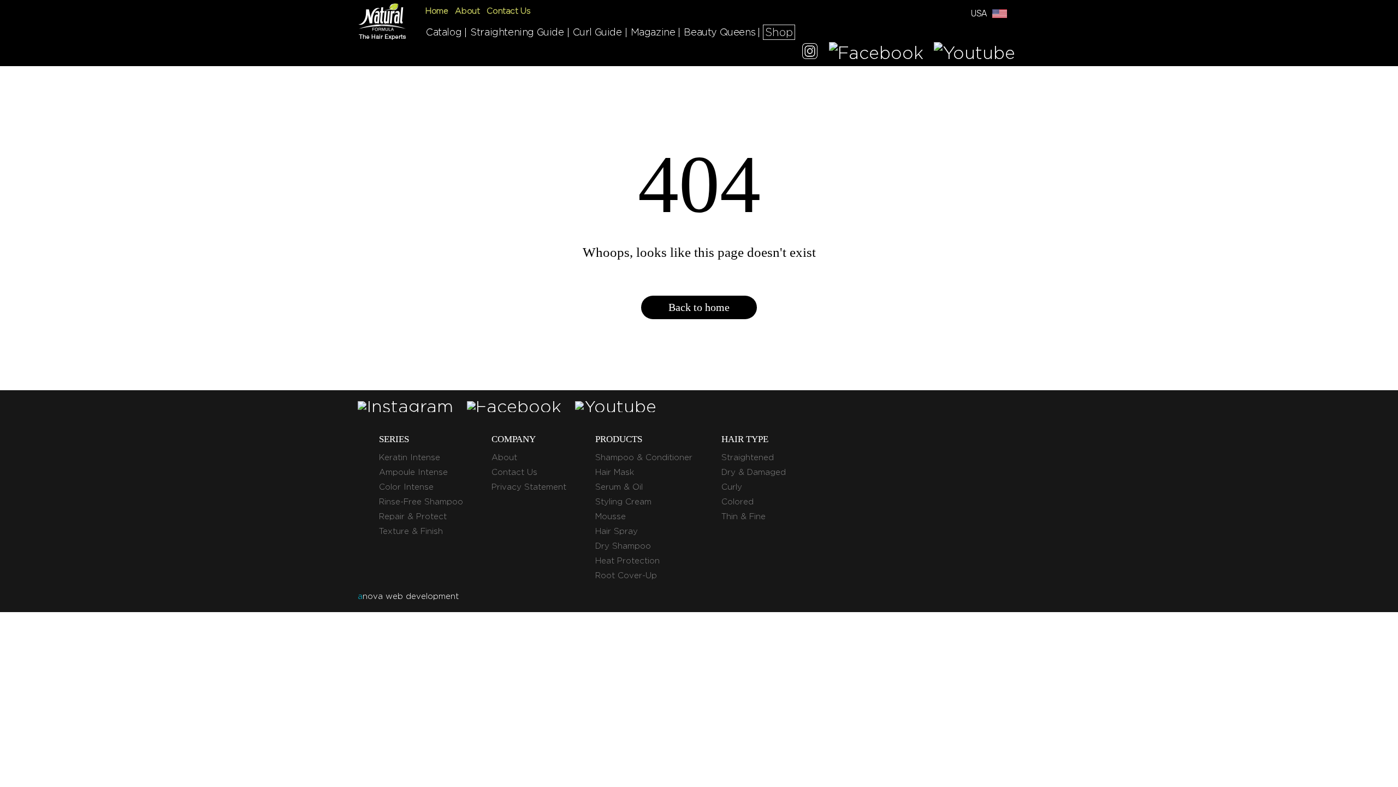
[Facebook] (876, 52)
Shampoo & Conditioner (643, 457)
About (467, 11)
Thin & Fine (743, 516)
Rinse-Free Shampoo (421, 502)
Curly (731, 487)
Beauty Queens (719, 32)
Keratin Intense (409, 457)
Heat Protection (627, 561)
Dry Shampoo (623, 546)
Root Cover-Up (626, 575)
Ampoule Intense (413, 472)
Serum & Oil (619, 487)
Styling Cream (623, 502)
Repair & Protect (413, 516)
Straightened (747, 457)
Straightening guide (517, 32)
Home (436, 11)
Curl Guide (597, 32)
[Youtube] (974, 52)
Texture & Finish (411, 531)
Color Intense (406, 487)
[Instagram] (809, 52)
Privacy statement (528, 487)
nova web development (408, 596)
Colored (737, 502)
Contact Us (508, 11)
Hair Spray (616, 531)
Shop (779, 32)
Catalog (443, 32)
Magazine (653, 32)
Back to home (699, 307)
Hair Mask (614, 472)
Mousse (610, 516)
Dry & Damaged (753, 472)
